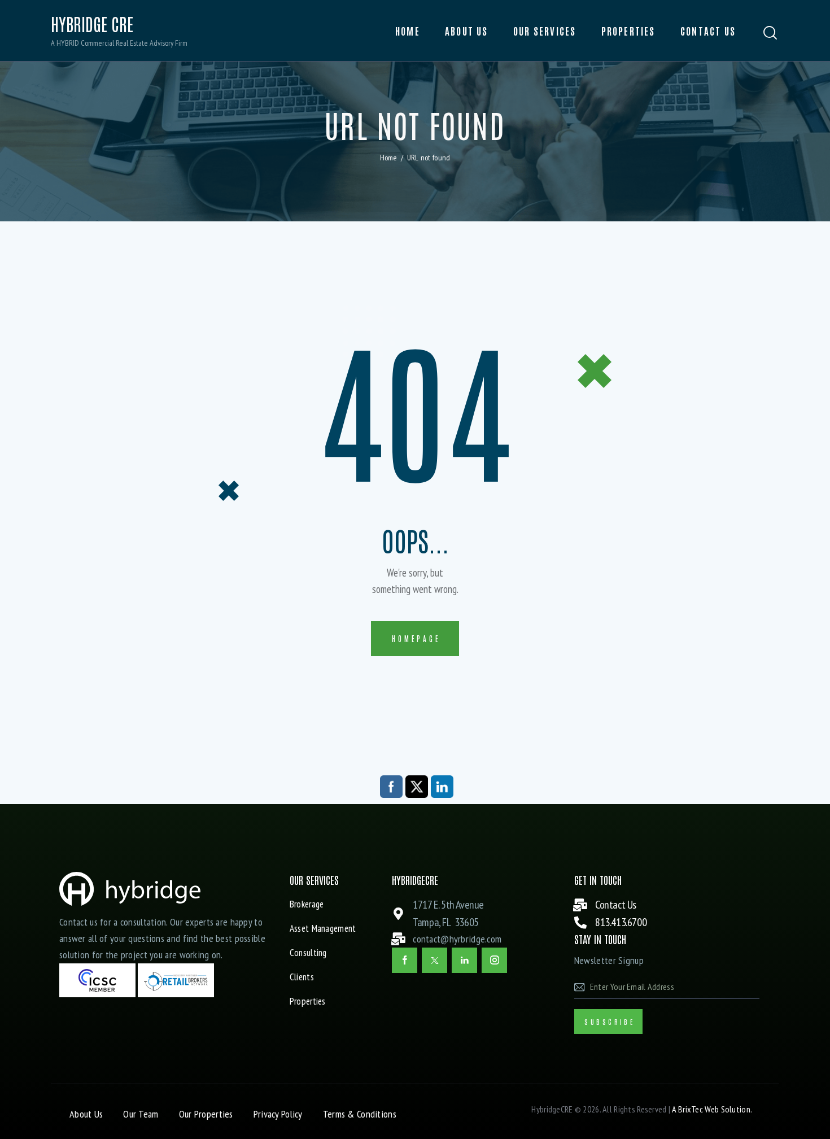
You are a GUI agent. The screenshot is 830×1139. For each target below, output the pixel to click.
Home (388, 157)
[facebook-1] (404, 960)
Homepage (416, 638)
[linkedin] (464, 960)
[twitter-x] (434, 960)
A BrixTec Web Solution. (712, 1109)
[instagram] (494, 960)
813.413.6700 (620, 922)
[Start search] (770, 33)
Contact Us (615, 904)
